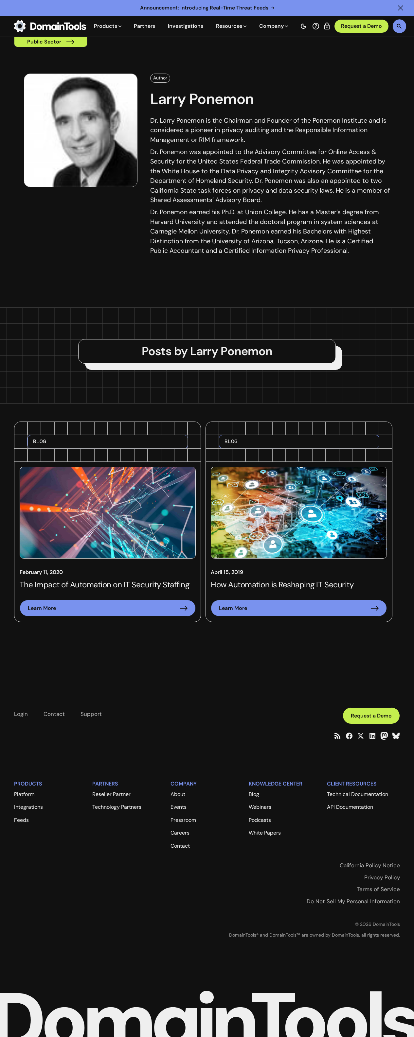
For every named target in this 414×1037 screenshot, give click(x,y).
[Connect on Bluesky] (396, 736)
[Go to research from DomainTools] (327, 26)
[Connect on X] (361, 736)
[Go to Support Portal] (316, 26)
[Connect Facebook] (349, 736)
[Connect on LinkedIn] (372, 736)
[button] (401, 8)
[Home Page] (50, 26)
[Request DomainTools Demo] (361, 26)
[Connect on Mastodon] (384, 736)
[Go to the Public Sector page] (50, 42)
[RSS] (337, 736)
